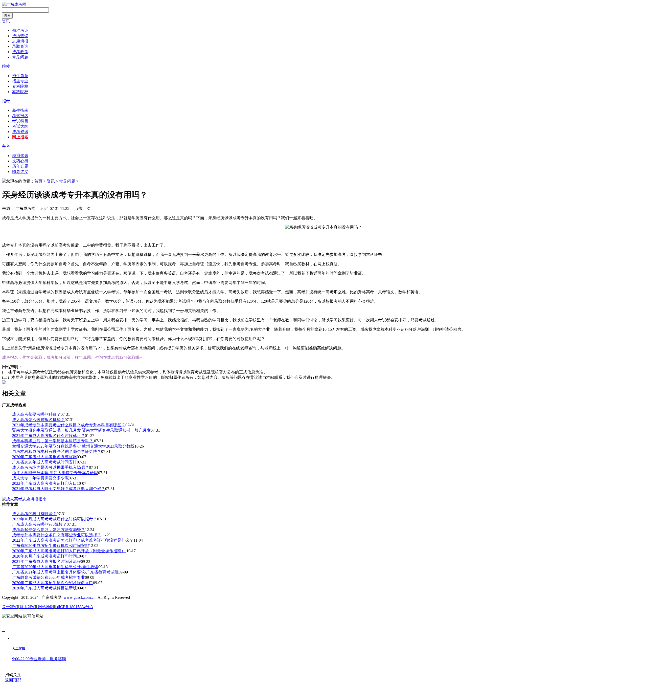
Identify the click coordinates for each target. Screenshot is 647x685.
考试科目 (20, 121)
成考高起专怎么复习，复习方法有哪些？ (48, 529)
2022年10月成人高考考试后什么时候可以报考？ (54, 519)
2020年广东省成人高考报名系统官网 (44, 457)
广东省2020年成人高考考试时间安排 (44, 462)
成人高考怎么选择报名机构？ (38, 419)
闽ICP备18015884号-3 (74, 607)
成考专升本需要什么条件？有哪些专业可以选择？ (56, 535)
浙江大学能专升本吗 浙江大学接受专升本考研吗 (55, 473)
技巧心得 (20, 161)
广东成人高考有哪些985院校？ (39, 524)
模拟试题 (20, 155)
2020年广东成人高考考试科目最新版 (44, 588)
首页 (38, 181)
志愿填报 (20, 41)
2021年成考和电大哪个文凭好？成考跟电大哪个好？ (58, 489)
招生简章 (20, 76)
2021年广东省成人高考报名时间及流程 (46, 561)
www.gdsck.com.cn (80, 597)
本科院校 (20, 92)
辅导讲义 (20, 171)
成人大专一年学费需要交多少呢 (40, 478)
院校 (6, 66)
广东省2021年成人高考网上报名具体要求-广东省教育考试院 (65, 572)
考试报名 (20, 116)
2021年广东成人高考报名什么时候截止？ (48, 435)
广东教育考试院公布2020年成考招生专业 (48, 577)
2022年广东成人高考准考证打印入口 (44, 483)
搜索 (7, 15)
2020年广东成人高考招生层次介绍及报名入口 (52, 583)
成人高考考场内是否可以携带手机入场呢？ (50, 467)
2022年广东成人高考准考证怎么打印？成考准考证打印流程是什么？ (72, 540)
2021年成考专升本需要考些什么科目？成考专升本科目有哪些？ (68, 425)
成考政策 (20, 52)
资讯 (6, 21)
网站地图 (45, 607)
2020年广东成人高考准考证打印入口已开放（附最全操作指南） (69, 551)
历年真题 (20, 166)
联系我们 (27, 607)
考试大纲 (20, 126)
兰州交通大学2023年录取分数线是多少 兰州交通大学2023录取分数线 (73, 446)
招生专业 (20, 81)
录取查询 (20, 46)
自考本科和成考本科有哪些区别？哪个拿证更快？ (56, 451)
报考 (6, 101)
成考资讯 (20, 131)
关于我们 (10, 607)
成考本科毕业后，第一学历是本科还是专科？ (53, 441)
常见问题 (20, 57)
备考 (6, 146)
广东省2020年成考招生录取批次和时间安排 (50, 545)
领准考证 (20, 30)
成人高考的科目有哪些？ (34, 514)
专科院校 (20, 86)
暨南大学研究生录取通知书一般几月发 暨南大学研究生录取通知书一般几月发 (81, 430)
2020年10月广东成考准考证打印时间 (44, 556)
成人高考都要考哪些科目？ (36, 414)
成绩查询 (20, 36)
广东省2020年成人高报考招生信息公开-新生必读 (55, 567)
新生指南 (20, 110)
